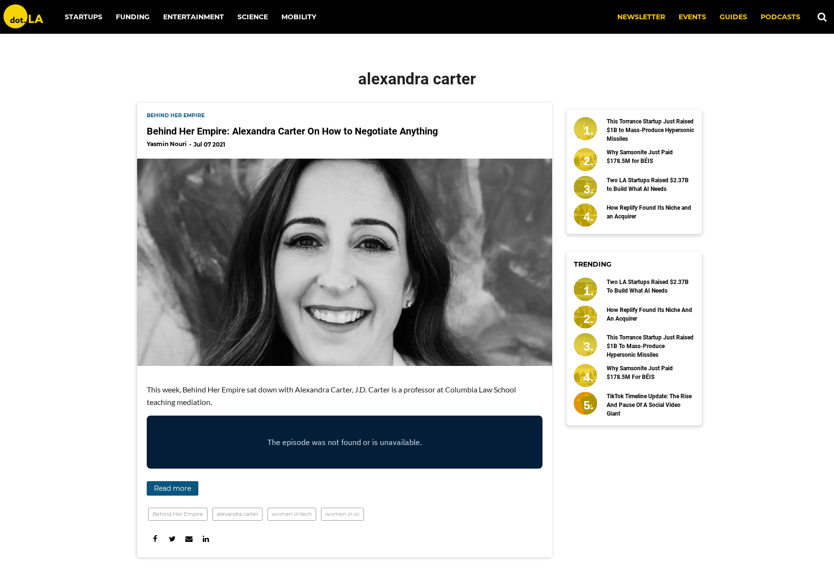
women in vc (342, 514)
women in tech (292, 514)
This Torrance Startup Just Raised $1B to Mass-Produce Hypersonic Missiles (650, 130)
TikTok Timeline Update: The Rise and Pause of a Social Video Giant (649, 405)
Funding (133, 17)
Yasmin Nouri (167, 144)
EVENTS (692, 17)
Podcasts (780, 17)
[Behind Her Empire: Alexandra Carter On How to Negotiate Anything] (344, 262)
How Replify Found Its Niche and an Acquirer (649, 212)
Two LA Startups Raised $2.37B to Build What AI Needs (648, 184)
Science (252, 17)
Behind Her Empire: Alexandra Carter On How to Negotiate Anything (292, 131)
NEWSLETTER (641, 17)
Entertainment (193, 17)
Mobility (298, 17)
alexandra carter (237, 514)
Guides (733, 17)
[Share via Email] (189, 539)
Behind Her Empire (178, 514)
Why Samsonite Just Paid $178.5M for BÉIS (640, 156)
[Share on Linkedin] (205, 539)
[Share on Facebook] (155, 539)
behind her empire (176, 115)
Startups (83, 17)
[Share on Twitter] (172, 539)
